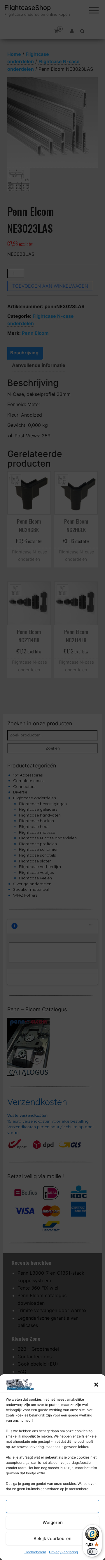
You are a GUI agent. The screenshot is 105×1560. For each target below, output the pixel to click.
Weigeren (53, 1522)
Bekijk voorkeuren (52, 1538)
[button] (96, 1385)
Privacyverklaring (63, 1552)
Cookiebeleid (35, 1552)
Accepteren (52, 1506)
